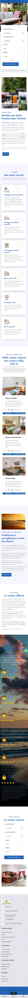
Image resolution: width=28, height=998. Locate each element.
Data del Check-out (9, 37)
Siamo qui (5, 154)
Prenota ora (14, 996)
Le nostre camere (6, 949)
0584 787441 (8, 907)
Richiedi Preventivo (6, 964)
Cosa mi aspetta (6, 574)
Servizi (3, 934)
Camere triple (5, 956)
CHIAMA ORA (4, 996)
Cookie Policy (5, 981)
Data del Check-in (8, 29)
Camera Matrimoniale (13, 437)
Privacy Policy (5, 979)
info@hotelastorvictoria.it (11, 911)
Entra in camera (19, 413)
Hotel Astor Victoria (6, 932)
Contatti (4, 976)
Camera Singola (11, 398)
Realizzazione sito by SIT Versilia (14, 990)
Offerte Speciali (5, 966)
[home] (6, 6)
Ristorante (4, 969)
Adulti (5, 44)
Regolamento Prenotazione (8, 937)
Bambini (6, 52)
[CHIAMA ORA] (4, 995)
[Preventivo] (23, 995)
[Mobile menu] (25, 6)
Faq (2, 939)
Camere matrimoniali (7, 954)
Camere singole (5, 951)
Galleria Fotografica (6, 941)
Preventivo (8, 413)
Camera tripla (10, 478)
